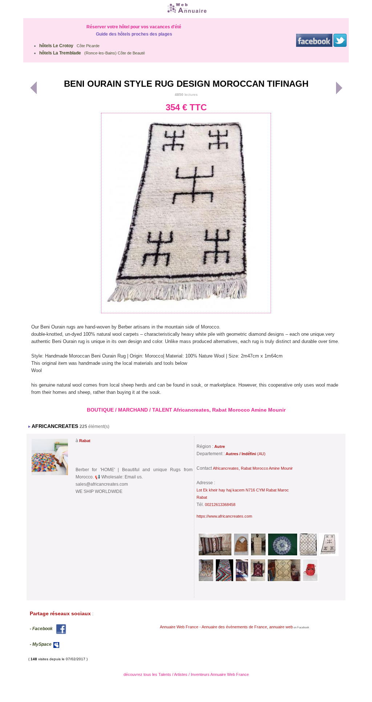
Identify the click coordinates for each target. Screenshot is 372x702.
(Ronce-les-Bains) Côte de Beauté (92, 53)
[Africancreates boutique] (50, 475)
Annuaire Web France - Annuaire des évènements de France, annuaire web (226, 627)
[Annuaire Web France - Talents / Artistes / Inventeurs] (186, 8)
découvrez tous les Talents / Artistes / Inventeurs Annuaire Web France (186, 674)
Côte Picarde (69, 46)
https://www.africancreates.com (224, 516)
